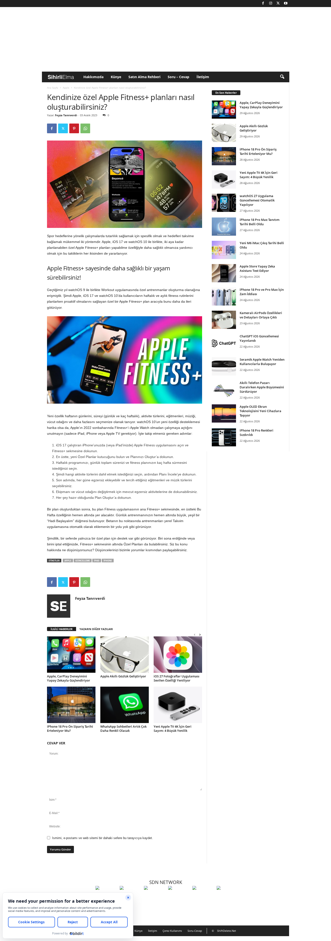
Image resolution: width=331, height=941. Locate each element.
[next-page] (200, 634)
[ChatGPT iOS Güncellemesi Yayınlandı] (224, 343)
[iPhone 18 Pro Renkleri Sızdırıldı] (224, 437)
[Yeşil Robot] (155, 897)
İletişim (203, 77)
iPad (96, 560)
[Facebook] (263, 3)
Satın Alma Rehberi (144, 77)
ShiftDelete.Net (226, 931)
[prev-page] (194, 634)
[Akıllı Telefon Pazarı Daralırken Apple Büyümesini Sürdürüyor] (224, 390)
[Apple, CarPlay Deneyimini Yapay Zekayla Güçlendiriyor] (71, 654)
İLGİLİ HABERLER (61, 629)
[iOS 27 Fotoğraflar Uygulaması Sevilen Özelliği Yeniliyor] (178, 654)
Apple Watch (139, 428)
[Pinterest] (74, 128)
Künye (116, 77)
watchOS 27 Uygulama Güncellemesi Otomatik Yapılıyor (257, 200)
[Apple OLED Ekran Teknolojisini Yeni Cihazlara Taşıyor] (224, 413)
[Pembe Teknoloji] (203, 897)
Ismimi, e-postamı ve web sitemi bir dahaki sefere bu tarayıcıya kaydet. (102, 838)
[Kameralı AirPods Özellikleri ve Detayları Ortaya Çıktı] (224, 320)
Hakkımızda (93, 77)
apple (67, 560)
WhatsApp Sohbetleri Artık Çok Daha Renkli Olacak (123, 728)
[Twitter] (278, 3)
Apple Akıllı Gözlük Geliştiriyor (123, 676)
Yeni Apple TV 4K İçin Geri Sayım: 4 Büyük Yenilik (172, 728)
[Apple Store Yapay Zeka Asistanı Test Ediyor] (224, 273)
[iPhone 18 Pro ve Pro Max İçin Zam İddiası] (224, 296)
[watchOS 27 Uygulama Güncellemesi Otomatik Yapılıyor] (224, 203)
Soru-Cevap (195, 931)
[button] (282, 77)
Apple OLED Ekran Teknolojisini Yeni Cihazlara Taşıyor (260, 410)
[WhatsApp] (85, 128)
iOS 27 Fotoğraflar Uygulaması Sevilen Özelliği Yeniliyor (176, 678)
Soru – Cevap (178, 77)
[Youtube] (286, 3)
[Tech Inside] (179, 897)
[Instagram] (271, 3)
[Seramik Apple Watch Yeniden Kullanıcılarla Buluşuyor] (224, 366)
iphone (107, 560)
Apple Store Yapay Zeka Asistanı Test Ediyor (257, 268)
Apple (66, 87)
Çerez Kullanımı (172, 931)
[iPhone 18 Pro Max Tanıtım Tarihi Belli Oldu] (224, 226)
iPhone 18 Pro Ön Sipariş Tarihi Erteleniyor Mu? (70, 728)
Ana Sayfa (52, 87)
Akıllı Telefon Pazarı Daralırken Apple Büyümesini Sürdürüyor (262, 387)
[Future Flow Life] (227, 897)
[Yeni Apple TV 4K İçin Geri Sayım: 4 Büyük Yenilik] (178, 705)
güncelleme (82, 560)
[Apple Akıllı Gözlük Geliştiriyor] (124, 654)
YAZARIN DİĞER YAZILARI (96, 629)
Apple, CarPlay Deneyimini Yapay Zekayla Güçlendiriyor (68, 678)
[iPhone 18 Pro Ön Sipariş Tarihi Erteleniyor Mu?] (71, 705)
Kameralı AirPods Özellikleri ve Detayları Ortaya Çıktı (261, 315)
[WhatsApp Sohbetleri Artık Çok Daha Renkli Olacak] (124, 705)
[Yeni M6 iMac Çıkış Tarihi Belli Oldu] (224, 250)
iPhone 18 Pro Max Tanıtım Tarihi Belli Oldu (259, 221)
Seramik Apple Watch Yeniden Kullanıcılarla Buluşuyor (262, 361)
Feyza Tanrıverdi (66, 115)
